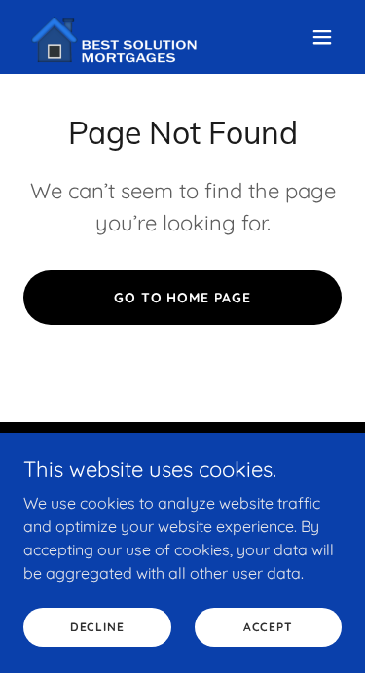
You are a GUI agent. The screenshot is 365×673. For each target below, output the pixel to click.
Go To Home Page (183, 297)
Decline (97, 627)
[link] (118, 37)
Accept (268, 627)
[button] (322, 37)
